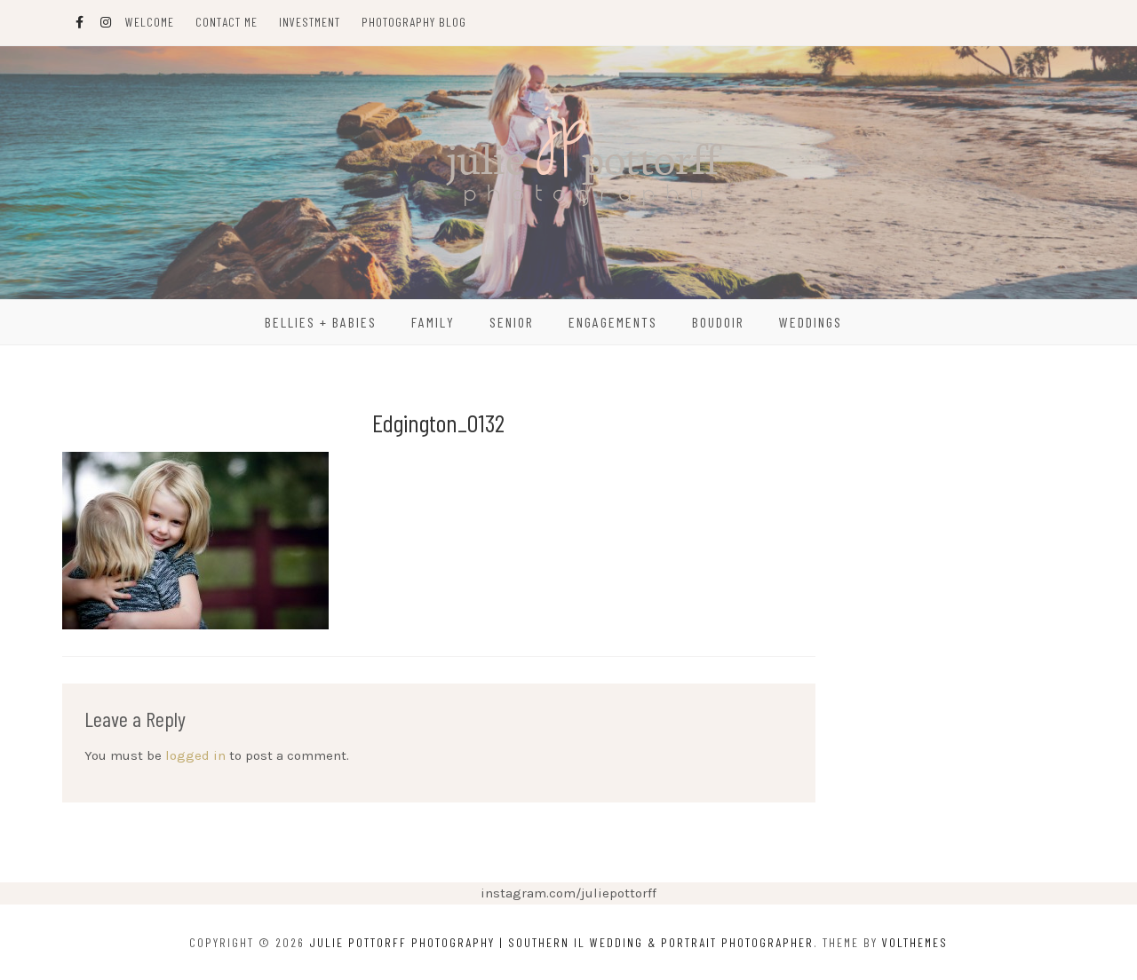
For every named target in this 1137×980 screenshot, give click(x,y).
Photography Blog (414, 21)
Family (433, 321)
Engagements (612, 321)
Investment (309, 21)
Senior (511, 321)
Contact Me (226, 21)
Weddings (810, 321)
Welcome (149, 21)
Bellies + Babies (321, 321)
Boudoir (718, 321)
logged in (195, 755)
